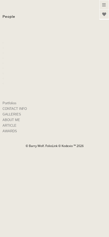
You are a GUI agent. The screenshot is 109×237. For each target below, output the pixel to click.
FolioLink (51, 146)
